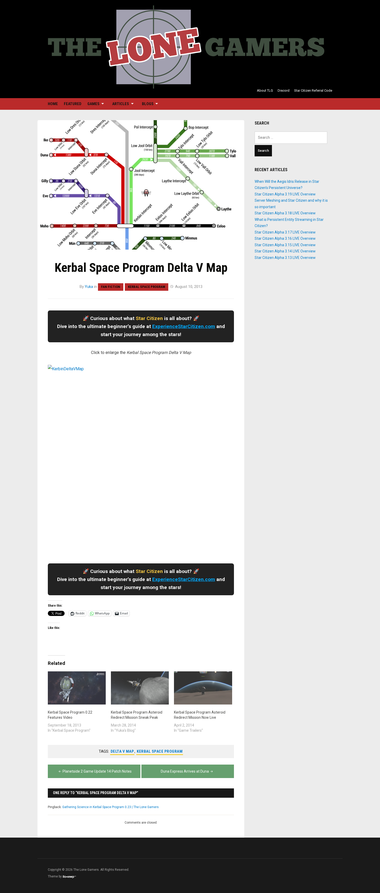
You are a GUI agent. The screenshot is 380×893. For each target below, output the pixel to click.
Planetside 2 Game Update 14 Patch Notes (97, 771)
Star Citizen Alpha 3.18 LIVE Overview (285, 213)
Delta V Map (122, 751)
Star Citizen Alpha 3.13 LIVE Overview (285, 258)
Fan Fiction (110, 287)
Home (53, 103)
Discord (284, 90)
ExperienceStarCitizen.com (183, 326)
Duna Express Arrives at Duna (185, 771)
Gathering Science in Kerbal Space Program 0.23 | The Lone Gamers (110, 807)
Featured (72, 103)
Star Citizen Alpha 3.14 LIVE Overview (285, 251)
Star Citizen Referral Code (313, 90)
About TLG (265, 90)
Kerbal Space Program (146, 287)
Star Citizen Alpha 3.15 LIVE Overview (285, 245)
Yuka (89, 286)
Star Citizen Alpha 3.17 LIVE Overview (285, 232)
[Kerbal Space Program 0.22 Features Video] (77, 688)
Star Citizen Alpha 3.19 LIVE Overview (285, 194)
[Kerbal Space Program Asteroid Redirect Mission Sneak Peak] (140, 688)
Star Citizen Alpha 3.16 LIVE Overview (285, 238)
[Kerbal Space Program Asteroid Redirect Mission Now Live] (203, 688)
